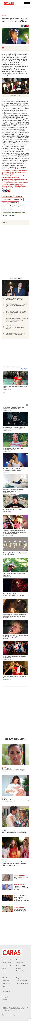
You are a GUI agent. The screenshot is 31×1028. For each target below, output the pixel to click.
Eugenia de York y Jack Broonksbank (14, 212)
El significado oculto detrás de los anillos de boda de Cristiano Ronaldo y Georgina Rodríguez (17, 320)
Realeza (4, 15)
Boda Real (18, 196)
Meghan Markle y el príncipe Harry (13, 206)
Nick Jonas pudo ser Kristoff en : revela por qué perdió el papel (16, 334)
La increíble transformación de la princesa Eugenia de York (13, 176)
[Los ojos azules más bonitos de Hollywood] (7, 909)
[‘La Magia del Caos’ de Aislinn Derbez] (7, 877)
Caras (11, 26)
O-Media (4, 978)
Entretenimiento (19, 875)
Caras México (7, 199)
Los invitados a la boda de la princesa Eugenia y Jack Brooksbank (14, 180)
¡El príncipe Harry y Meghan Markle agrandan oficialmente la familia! (14, 187)
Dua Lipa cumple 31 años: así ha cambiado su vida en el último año (15, 298)
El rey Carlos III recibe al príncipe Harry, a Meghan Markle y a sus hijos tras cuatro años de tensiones (21, 899)
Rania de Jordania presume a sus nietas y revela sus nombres (15, 801)
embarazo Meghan (8, 215)
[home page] (9, 3)
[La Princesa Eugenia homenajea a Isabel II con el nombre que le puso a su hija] (15, 816)
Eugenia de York (8, 209)
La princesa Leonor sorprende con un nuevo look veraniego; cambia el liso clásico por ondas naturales (14, 863)
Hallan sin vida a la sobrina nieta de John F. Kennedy (21, 887)
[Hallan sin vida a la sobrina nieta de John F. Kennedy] (7, 887)
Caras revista (13, 202)
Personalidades (19, 884)
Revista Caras (18, 199)
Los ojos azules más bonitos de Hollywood (20, 909)
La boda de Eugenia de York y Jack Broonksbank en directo (15, 170)
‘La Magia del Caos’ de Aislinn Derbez (21, 878)
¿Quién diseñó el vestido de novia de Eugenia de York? (14, 173)
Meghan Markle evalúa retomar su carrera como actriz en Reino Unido (14, 770)
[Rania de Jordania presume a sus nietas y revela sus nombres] (15, 785)
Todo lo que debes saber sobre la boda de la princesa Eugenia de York (15, 183)
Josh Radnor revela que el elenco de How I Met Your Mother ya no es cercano (16, 327)
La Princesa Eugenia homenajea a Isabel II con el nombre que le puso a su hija (15, 832)
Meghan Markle (7, 196)
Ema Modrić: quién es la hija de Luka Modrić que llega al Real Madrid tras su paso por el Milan (16, 313)
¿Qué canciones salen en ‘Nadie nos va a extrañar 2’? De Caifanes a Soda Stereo (16, 305)
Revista (27, 3)
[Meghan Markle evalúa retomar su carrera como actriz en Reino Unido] (15, 754)
